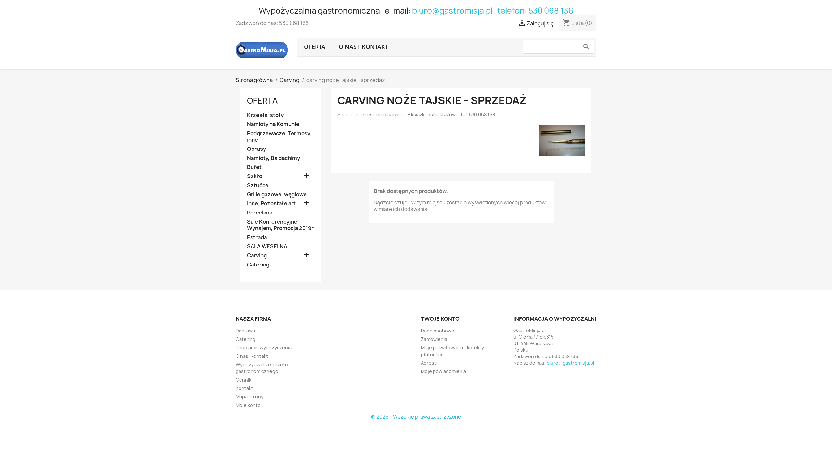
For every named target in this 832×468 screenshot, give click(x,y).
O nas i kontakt (363, 47)
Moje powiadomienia (443, 371)
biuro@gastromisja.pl (452, 10)
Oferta (314, 47)
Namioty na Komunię (273, 124)
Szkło (254, 176)
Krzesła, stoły (265, 115)
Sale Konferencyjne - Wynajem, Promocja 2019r (280, 225)
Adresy (429, 363)
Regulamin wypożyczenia (264, 347)
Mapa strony (250, 397)
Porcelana (259, 212)
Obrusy (256, 149)
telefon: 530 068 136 (535, 10)
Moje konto (248, 405)
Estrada (257, 237)
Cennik (243, 380)
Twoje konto (440, 318)
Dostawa (245, 331)
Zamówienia (434, 339)
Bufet (254, 167)
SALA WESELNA (267, 246)
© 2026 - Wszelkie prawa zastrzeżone (416, 416)
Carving (257, 255)
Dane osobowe (437, 331)
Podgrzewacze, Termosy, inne (279, 136)
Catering (258, 264)
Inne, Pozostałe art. (272, 203)
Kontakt (244, 388)
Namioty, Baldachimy (273, 158)
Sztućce (257, 185)
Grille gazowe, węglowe (277, 194)
